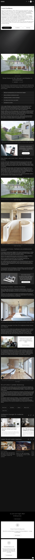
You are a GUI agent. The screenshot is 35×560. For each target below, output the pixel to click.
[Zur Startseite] (2, 1)
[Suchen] (26, 1)
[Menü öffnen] (33, 1)
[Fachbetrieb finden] (29, 1)
